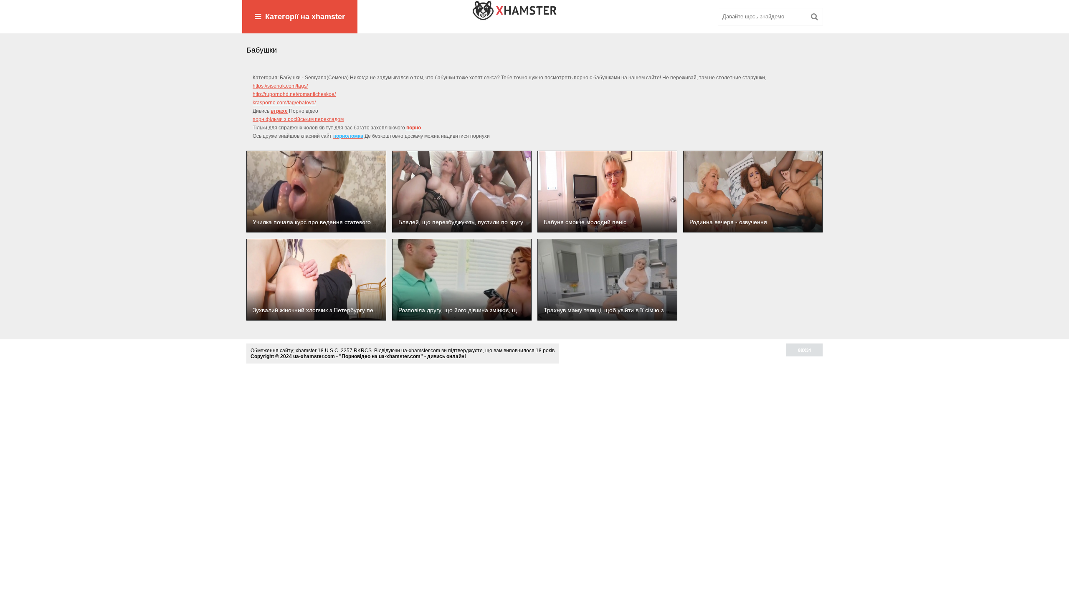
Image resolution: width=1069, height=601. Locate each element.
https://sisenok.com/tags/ (280, 86)
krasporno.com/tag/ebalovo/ (284, 103)
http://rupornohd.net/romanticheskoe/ (294, 94)
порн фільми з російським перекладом (298, 119)
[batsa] (534, 16)
